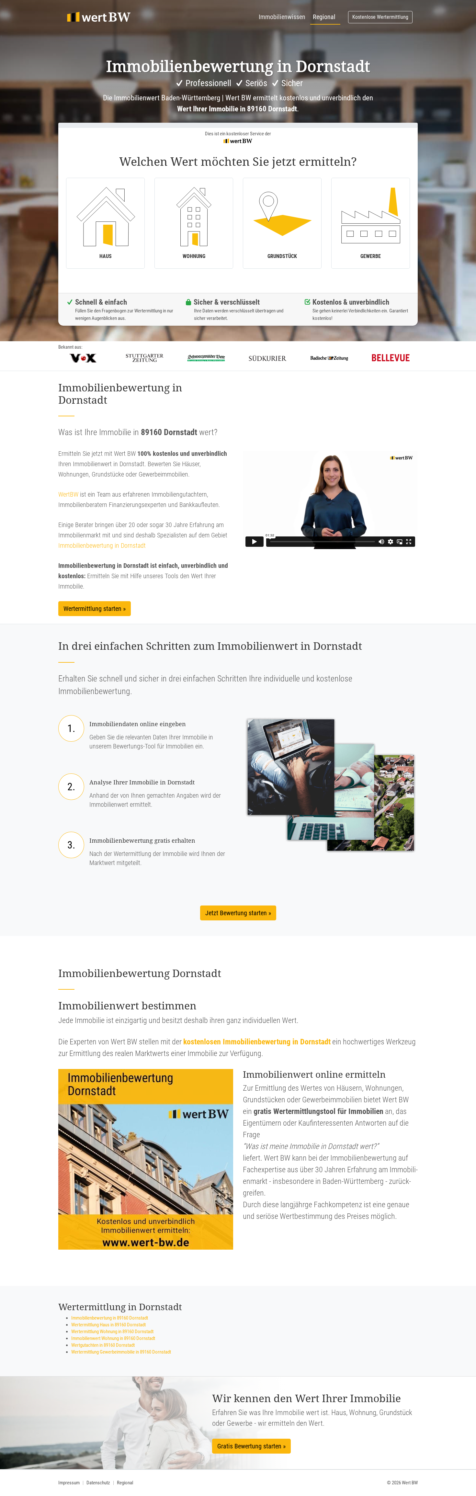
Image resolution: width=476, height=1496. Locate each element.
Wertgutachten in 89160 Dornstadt (103, 1345)
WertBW (68, 494)
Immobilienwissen (282, 17)
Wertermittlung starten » (94, 609)
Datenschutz (98, 1483)
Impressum (69, 1483)
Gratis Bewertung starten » (251, 1446)
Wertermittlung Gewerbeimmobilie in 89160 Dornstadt (121, 1352)
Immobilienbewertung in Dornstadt (102, 545)
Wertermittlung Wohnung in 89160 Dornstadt (112, 1331)
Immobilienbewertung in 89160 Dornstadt (109, 1318)
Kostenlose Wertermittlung (380, 17)
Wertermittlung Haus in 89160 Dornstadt (108, 1325)
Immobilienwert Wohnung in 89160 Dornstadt (113, 1338)
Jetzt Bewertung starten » (238, 913)
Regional (324, 17)
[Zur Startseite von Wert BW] (99, 17)
